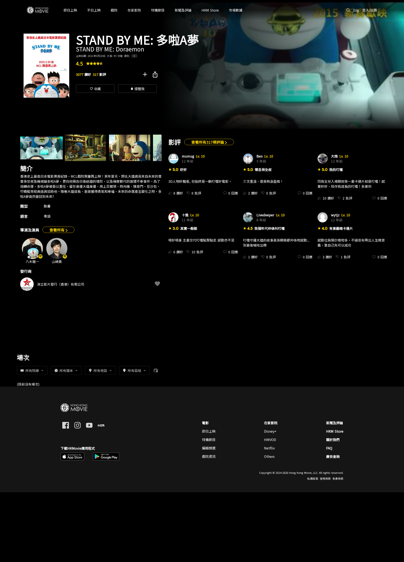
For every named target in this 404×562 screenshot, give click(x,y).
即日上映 (208, 431)
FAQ (329, 447)
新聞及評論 (334, 422)
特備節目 (208, 439)
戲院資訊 (208, 456)
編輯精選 (208, 447)
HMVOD (270, 439)
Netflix (269, 447)
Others (269, 456)
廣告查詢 (333, 456)
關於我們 (333, 439)
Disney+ (270, 431)
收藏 (95, 88)
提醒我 (137, 88)
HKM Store (334, 431)
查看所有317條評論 (208, 142)
